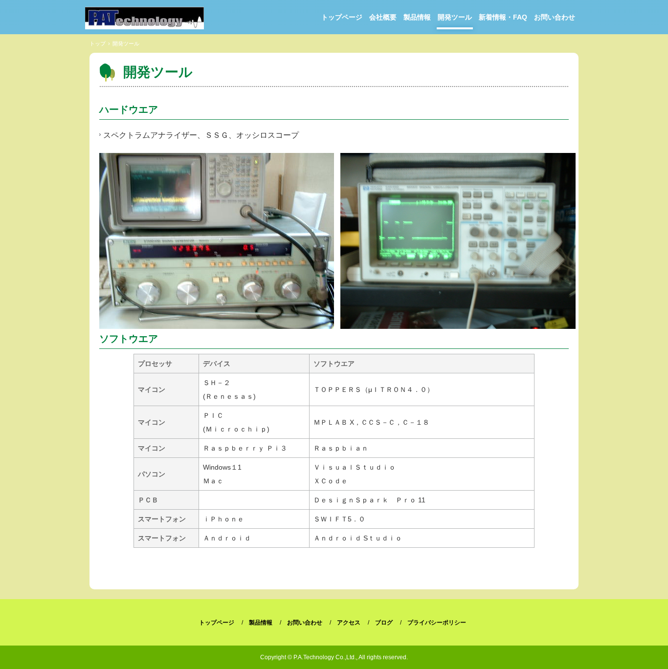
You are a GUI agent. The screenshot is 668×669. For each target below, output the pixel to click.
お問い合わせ (554, 17)
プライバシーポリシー (436, 622)
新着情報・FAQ (503, 17)
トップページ (341, 17)
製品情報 (417, 17)
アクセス (348, 622)
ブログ (384, 622)
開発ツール (455, 17)
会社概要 (383, 17)
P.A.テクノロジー (144, 18)
